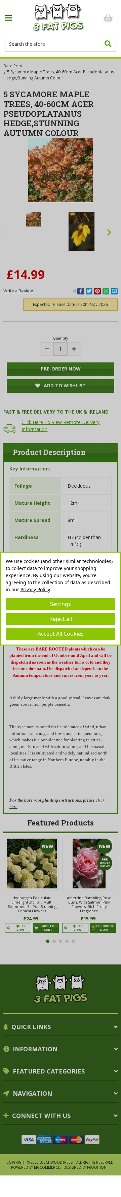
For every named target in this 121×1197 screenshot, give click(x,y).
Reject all (60, 619)
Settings (60, 604)
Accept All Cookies (61, 633)
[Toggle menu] (17, 18)
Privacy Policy (35, 589)
